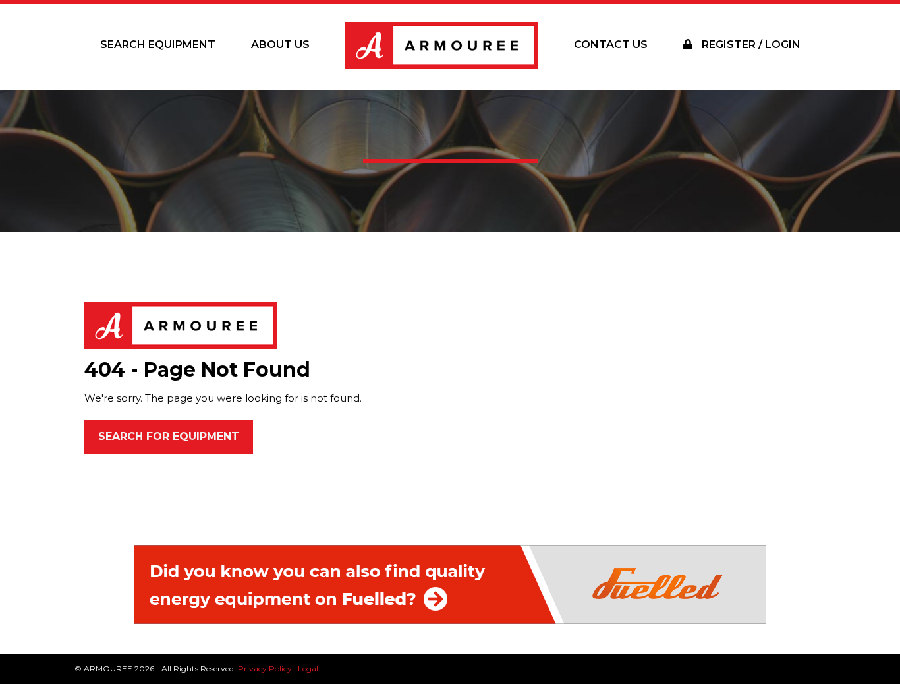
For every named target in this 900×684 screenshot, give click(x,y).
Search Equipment (157, 44)
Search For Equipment (168, 436)
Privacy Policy (265, 668)
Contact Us (611, 44)
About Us (280, 44)
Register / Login (750, 44)
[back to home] (180, 325)
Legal (308, 668)
